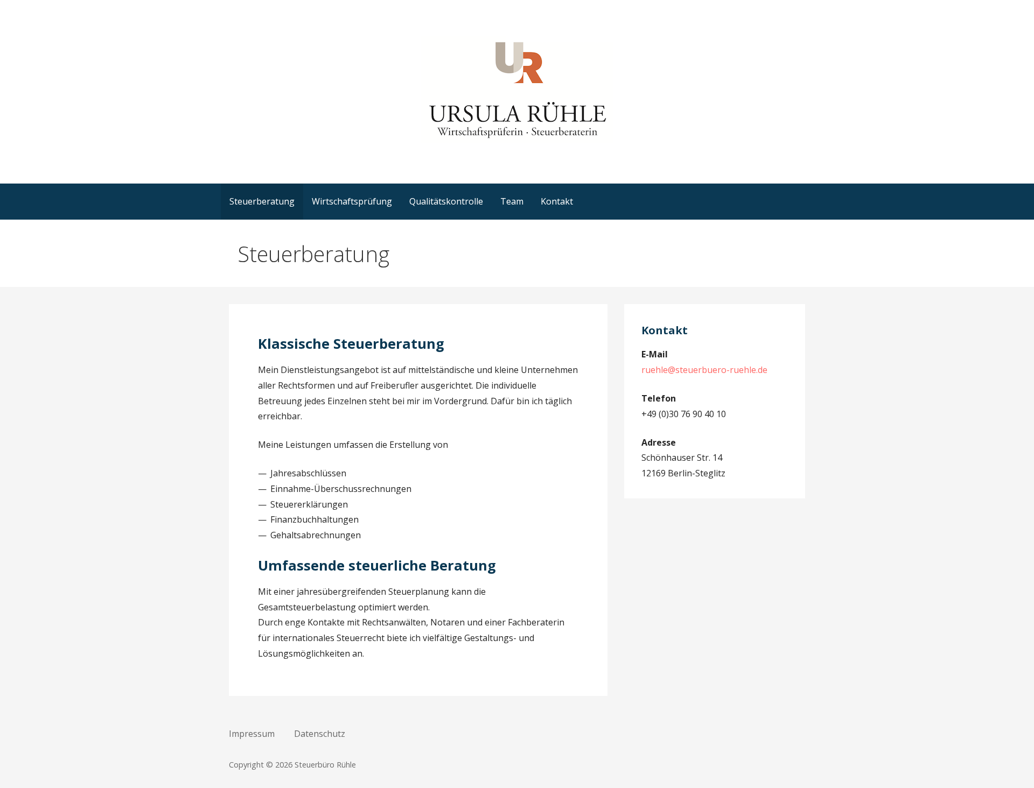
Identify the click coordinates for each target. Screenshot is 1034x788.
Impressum (252, 734)
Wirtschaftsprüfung (352, 201)
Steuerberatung (262, 201)
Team (511, 201)
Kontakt (557, 201)
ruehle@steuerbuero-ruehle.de (704, 370)
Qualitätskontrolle (446, 201)
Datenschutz (319, 734)
